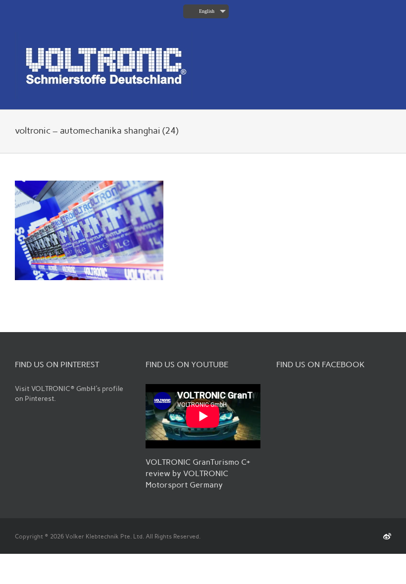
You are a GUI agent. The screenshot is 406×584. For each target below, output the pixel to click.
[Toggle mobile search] (369, 37)
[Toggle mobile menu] (387, 37)
